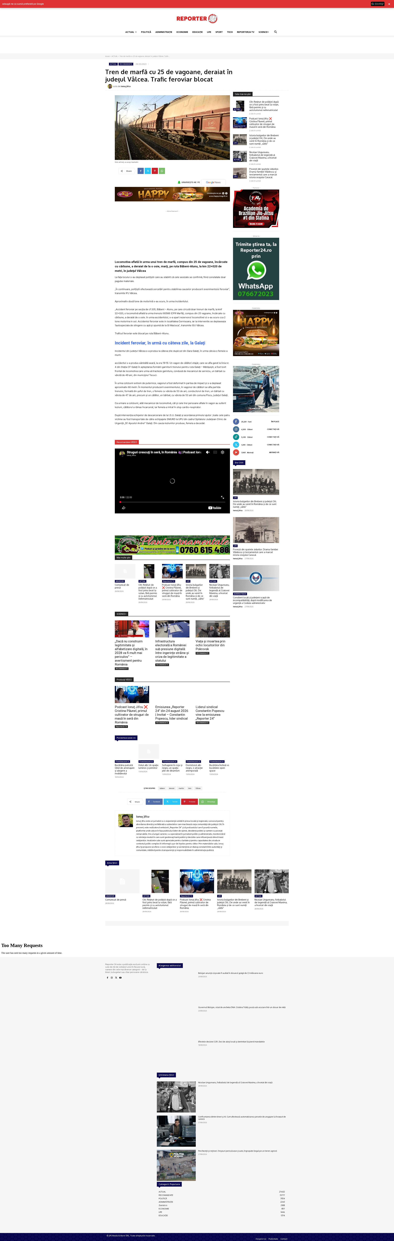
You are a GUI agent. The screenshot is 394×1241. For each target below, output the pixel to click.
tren (189, 788)
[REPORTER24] (197, 18)
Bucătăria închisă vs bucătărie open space (219, 768)
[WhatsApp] (162, 171)
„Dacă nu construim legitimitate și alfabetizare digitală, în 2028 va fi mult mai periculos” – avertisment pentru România (131, 652)
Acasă (107, 56)
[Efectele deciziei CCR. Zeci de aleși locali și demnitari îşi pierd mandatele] (176, 1056)
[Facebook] (141, 171)
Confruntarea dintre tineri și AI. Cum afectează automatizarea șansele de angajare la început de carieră (242, 1117)
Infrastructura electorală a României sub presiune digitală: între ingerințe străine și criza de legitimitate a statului (172, 650)
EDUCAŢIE (197, 32)
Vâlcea (198, 788)
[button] (275, 32)
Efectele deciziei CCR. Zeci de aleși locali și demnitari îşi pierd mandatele (231, 1041)
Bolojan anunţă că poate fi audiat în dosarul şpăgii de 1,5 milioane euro (230, 973)
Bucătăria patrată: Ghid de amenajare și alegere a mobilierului (125, 769)
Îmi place (275, 421)
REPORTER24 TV (245, 32)
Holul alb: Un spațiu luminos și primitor (148, 766)
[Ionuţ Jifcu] (110, 86)
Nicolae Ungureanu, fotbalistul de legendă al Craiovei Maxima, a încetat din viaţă (219, 590)
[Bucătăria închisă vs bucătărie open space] (219, 751)
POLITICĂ (146, 32)
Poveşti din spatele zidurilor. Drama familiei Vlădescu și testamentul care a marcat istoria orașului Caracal (264, 173)
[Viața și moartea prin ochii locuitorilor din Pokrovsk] (213, 628)
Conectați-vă (273, 429)
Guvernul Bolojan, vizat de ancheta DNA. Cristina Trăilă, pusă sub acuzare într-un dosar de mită (241, 1007)
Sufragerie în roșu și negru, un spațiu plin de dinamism (172, 768)
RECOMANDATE (126, 64)
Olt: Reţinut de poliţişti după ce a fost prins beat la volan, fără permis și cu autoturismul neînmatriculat (148, 591)
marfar (181, 788)
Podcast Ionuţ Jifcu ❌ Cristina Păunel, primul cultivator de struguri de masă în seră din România (172, 590)
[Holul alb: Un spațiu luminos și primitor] (149, 751)
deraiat (171, 788)
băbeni (162, 788)
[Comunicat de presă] (125, 571)
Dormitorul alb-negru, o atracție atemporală (194, 768)
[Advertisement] (197, 46)
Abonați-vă (274, 452)
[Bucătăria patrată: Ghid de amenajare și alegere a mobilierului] (125, 751)
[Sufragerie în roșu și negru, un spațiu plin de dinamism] (172, 751)
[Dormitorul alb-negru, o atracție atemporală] (196, 751)
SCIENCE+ (264, 32)
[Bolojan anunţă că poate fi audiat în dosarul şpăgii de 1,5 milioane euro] (176, 987)
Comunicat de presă (122, 586)
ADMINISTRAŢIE (163, 32)
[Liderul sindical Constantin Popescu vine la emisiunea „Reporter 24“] (213, 694)
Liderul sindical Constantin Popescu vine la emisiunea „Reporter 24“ (210, 712)
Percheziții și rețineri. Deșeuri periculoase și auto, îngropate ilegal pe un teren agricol (237, 1151)
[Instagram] (112, 978)
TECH (230, 32)
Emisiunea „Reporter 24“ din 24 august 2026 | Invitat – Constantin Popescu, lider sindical (171, 712)
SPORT (219, 32)
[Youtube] (120, 978)
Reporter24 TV (168, 581)
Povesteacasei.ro (126, 738)
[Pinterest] (155, 171)
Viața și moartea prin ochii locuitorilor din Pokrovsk (210, 645)
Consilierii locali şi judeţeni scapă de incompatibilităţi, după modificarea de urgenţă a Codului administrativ (252, 600)
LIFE (209, 32)
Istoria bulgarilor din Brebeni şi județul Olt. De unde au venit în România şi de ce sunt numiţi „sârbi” (195, 591)
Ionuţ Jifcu (126, 86)
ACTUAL (129, 32)
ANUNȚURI (120, 581)
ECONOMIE (182, 32)
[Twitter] (148, 171)
